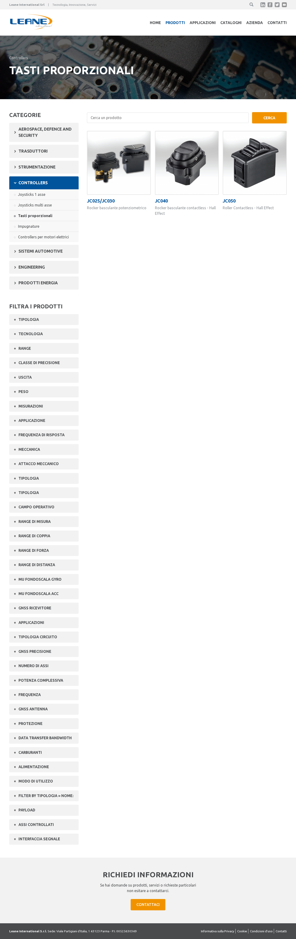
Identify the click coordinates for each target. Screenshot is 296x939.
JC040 (161, 200)
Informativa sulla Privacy (217, 931)
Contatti (277, 23)
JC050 (229, 200)
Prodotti (175, 23)
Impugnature (28, 226)
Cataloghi (231, 23)
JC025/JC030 (101, 200)
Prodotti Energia (38, 283)
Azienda (254, 23)
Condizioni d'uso (261, 931)
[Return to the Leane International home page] (31, 28)
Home (155, 23)
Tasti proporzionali (35, 216)
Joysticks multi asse (35, 205)
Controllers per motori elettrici (43, 237)
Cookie (242, 931)
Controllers (18, 58)
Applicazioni (203, 23)
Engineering (31, 267)
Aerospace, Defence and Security (45, 132)
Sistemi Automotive (40, 251)
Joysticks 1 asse (31, 194)
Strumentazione (37, 167)
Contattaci (148, 904)
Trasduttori (33, 151)
